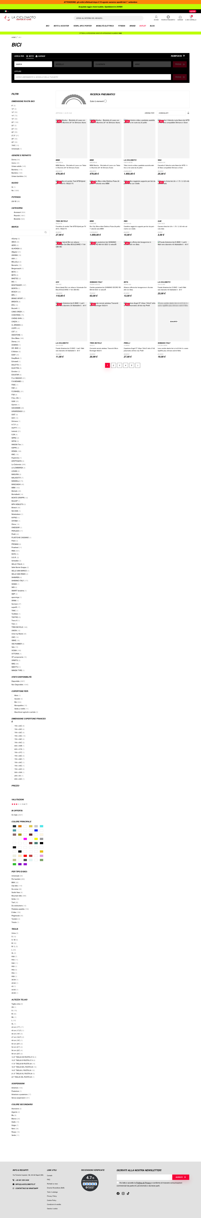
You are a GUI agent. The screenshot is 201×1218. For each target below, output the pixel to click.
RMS (125, 221)
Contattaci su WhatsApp (26, 1188)
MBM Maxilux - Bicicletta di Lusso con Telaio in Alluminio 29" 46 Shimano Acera (105, 166)
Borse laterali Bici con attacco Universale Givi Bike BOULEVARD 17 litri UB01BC (71, 288)
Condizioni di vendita (54, 1204)
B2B (193, 11)
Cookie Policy (51, 1200)
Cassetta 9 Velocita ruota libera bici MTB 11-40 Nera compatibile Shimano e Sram (173, 166)
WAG (159, 160)
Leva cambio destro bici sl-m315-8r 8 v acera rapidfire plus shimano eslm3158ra (173, 349)
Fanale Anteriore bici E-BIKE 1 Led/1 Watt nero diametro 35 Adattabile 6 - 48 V (70, 349)
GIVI (57, 282)
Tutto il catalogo (52, 1192)
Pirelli (127, 343)
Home (14, 37)
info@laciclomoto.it (25, 1184)
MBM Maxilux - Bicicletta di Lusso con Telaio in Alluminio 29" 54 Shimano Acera (71, 166)
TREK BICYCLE (62, 221)
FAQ (48, 1179)
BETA (126, 282)
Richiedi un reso (52, 1184)
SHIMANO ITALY (96, 282)
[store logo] (36, 18)
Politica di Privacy (143, 1182)
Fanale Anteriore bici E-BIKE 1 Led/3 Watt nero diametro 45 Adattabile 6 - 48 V (172, 288)
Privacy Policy (52, 1196)
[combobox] (108, 18)
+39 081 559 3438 (22, 1180)
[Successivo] (137, 365)
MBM (58, 160)
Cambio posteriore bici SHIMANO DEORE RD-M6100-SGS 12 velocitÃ (105, 288)
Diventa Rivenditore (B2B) (55, 1188)
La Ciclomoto (130, 160)
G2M (159, 221)
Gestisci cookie (52, 1208)
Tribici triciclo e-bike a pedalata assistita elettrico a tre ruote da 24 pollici (139, 166)
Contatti (49, 1175)
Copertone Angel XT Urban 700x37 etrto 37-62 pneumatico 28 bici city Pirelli (139, 349)
